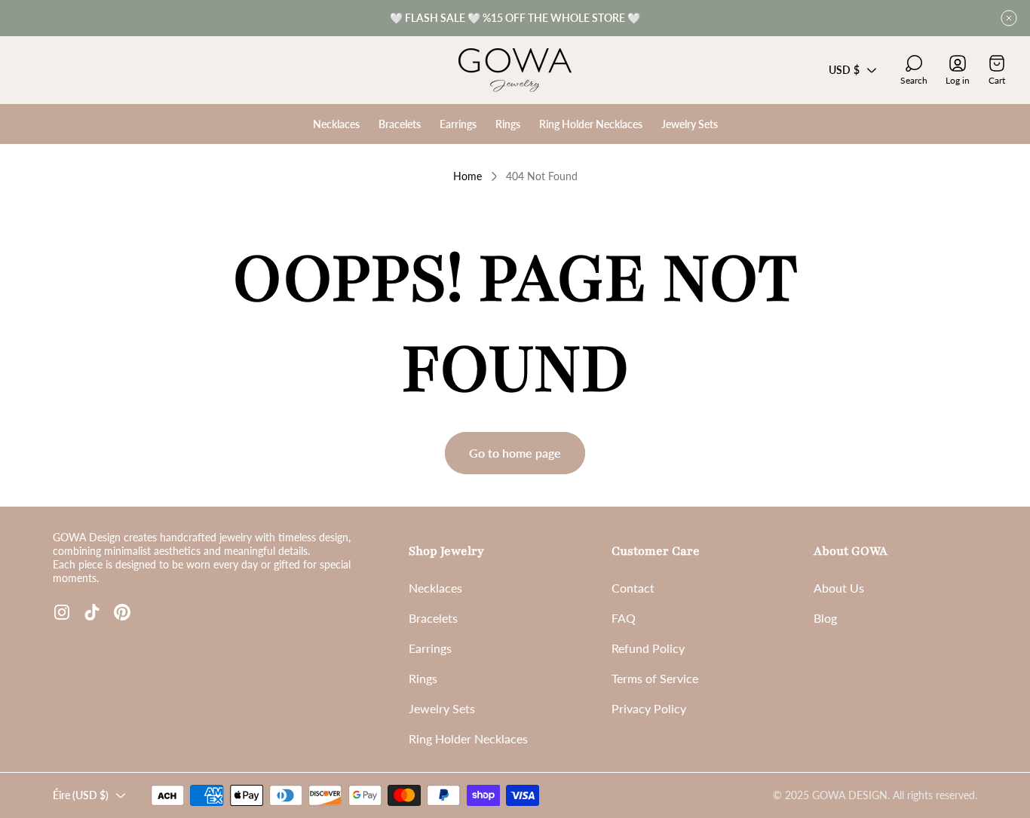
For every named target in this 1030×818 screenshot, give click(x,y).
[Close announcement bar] (1009, 18)
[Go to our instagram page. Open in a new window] (62, 612)
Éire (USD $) (81, 795)
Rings (423, 678)
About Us (839, 588)
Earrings (430, 648)
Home (467, 176)
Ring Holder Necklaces (468, 738)
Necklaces (435, 588)
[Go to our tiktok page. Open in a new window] (92, 612)
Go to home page (515, 453)
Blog (825, 618)
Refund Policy (648, 648)
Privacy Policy (649, 708)
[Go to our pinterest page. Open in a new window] (122, 612)
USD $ (844, 69)
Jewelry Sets (442, 708)
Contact (633, 588)
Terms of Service (655, 678)
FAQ (624, 618)
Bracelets (433, 618)
